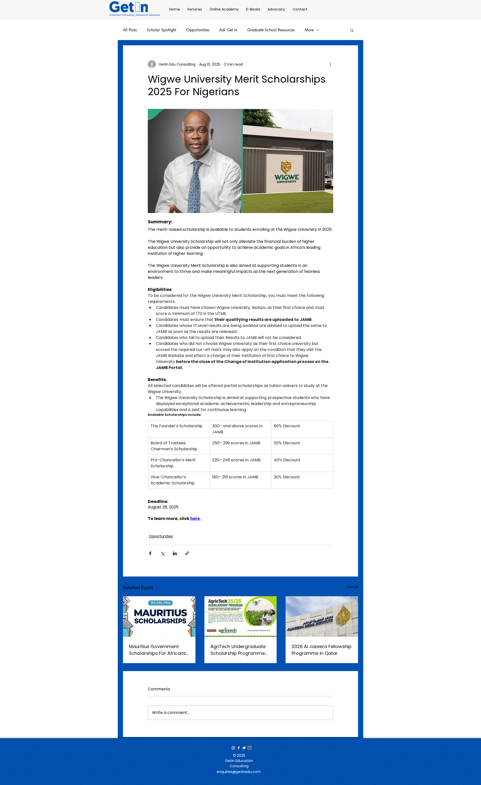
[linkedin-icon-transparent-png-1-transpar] (250, 748)
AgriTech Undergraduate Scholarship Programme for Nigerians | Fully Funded (240, 650)
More (309, 30)
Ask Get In (228, 30)
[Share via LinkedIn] (174, 553)
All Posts (130, 30)
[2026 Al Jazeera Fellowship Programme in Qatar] (322, 616)
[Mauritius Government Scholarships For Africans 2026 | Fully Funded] (159, 616)
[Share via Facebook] (150, 553)
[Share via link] (187, 553)
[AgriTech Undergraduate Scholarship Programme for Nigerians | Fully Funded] (240, 616)
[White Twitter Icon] (244, 748)
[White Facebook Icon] (238, 748)
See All (352, 586)
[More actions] (330, 64)
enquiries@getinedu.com (239, 771)
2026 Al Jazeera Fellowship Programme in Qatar (321, 649)
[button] (351, 30)
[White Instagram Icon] (233, 748)
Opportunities (197, 30)
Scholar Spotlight (161, 30)
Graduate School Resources (271, 30)
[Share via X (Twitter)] (162, 553)
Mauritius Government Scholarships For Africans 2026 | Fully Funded (157, 650)
